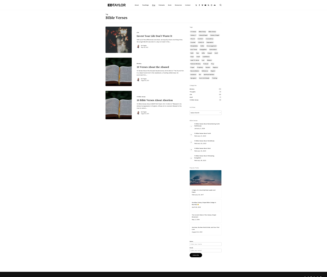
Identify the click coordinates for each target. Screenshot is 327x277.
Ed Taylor (144, 45)
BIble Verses (212, 31)
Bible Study (202, 31)
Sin (200, 74)
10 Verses (193, 31)
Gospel (210, 53)
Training (214, 78)
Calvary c (193, 35)
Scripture (193, 74)
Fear (197, 53)
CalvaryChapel (203, 35)
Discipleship (194, 46)
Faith (191, 53)
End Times (193, 49)
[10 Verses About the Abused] (119, 72)
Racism (208, 67)
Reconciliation (194, 71)
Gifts (203, 53)
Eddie (202, 46)
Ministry (139, 63)
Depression (210, 42)
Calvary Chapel (214, 35)
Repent (213, 71)
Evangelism (203, 49)
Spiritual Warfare (209, 74)
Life (138, 32)
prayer (192, 67)
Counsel (192, 42)
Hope (192, 56)
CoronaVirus (209, 38)
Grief (216, 53)
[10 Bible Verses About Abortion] (119, 105)
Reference (205, 71)
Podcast (205, 63)
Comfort (200, 38)
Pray (212, 63)
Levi (203, 60)
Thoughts (192, 91)
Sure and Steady (204, 78)
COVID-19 (201, 42)
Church (192, 38)
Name (191, 241)
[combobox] (206, 113)
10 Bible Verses (141, 96)
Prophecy (200, 67)
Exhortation (213, 49)
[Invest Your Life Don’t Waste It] (119, 40)
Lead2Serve (206, 56)
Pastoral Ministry (195, 63)
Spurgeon (193, 78)
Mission (209, 60)
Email (191, 247)
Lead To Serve (194, 60)
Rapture (215, 67)
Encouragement (211, 46)
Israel (198, 56)
